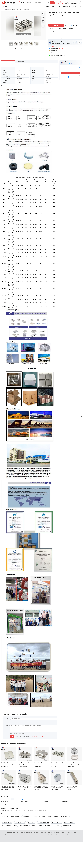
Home (2, 9)
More (2, 828)
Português (20, 834)
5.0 (65, 63)
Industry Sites (49, 832)
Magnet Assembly (4, 801)
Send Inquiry (56, 25)
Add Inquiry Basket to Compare (24, 48)
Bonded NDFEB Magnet (26, 804)
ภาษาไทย (62, 834)
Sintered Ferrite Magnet (15, 816)
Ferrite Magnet (65, 801)
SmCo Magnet (26, 816)
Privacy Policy (60, 836)
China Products (16, 832)
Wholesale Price (43, 832)
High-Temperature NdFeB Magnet (38, 816)
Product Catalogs (19, 799)
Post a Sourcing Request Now (38, 736)
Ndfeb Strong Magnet (24, 825)
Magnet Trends (56, 825)
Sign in (80, 3)
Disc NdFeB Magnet (65, 816)
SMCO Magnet (4, 804)
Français (24, 834)
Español (15, 834)
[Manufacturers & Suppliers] (8, 2)
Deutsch (39, 834)
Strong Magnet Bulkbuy (66, 825)
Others (43, 804)
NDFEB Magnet (24, 801)
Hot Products (9, 832)
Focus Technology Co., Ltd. (33, 836)
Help (59, 6)
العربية (48, 834)
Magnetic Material (19, 9)
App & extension (66, 6)
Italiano (35, 834)
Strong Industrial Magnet (57, 822)
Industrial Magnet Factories (43, 822)
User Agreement (49, 836)
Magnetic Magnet (31, 822)
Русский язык (29, 834)
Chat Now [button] (74, 25)
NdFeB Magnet (26, 9)
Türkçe (67, 834)
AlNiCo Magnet (5, 816)
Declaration (55, 836)
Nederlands (44, 834)
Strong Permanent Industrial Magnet (9, 825)
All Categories (6, 6)
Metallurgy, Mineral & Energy (10, 9)
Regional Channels (57, 832)
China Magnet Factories (7, 822)
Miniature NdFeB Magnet (53, 816)
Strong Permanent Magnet (69, 822)
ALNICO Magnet (45, 801)
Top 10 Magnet (47, 825)
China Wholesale (36, 832)
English (11, 834)
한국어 (52, 834)
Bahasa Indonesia (77, 834)
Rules (81, 6)
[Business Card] (79, 67)
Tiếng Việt (71, 834)
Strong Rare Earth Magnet (36, 825)
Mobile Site (70, 832)
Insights (74, 832)
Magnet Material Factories (20, 822)
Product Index (63, 832)
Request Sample (70, 28)
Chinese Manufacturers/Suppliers (26, 832)
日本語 (56, 834)
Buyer (53, 6)
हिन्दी (59, 834)
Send (12, 736)
